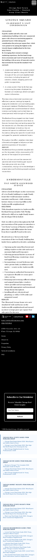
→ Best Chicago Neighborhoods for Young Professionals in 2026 (15, 449)
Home (3, 336)
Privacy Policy (6, 347)
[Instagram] (30, 316)
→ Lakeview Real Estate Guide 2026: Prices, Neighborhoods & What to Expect (16, 544)
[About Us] (19, 340)
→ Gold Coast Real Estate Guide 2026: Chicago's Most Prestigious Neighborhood (18, 536)
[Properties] (19, 343)
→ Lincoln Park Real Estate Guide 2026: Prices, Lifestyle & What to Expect (17, 532)
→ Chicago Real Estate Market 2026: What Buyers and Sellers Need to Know (18, 442)
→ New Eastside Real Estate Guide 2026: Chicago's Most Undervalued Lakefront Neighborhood (18, 555)
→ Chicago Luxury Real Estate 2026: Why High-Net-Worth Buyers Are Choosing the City (17, 446)
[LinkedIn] (33, 316)
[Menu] (18, 2)
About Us (4, 340)
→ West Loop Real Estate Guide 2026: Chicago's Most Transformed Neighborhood (18, 516)
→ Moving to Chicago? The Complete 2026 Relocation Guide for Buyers (16, 465)
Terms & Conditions (8, 351)
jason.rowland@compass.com (12, 320)
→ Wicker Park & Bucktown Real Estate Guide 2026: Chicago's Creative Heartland (17, 547)
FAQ (2, 354)
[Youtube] (27, 316)
